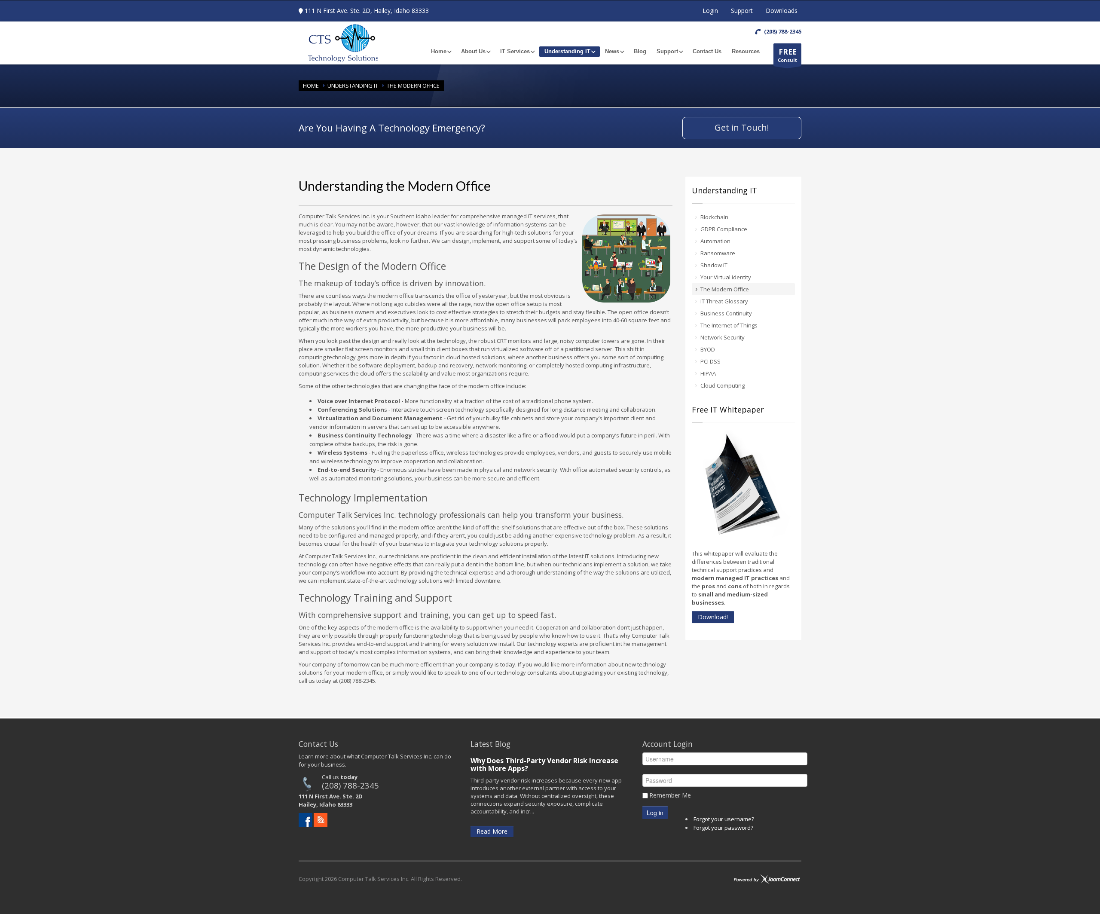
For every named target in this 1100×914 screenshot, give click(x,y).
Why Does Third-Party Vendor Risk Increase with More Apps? (544, 764)
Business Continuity (726, 313)
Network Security (722, 337)
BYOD (707, 349)
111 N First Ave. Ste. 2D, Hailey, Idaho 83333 (367, 10)
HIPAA (708, 373)
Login (710, 10)
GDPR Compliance (723, 229)
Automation (715, 241)
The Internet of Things (729, 325)
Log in (655, 812)
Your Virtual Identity (725, 277)
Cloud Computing (722, 385)
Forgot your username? (724, 819)
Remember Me (670, 795)
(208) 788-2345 (350, 785)
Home (311, 85)
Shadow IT (713, 265)
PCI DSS (710, 361)
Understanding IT (352, 85)
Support (742, 10)
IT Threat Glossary (724, 301)
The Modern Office (724, 289)
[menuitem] (441, 51)
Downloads (782, 10)
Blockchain (714, 217)
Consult (787, 55)
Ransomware (717, 253)
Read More (492, 831)
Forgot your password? (723, 827)
